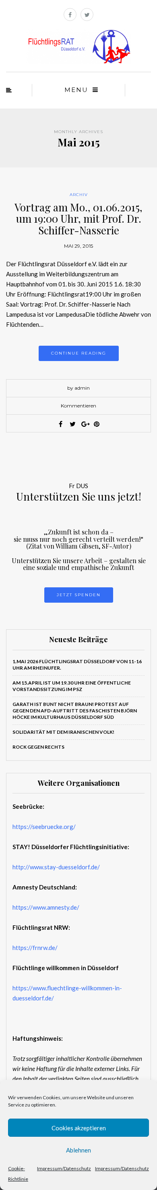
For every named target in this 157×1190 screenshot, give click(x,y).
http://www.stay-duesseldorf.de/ (56, 867)
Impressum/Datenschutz (64, 1168)
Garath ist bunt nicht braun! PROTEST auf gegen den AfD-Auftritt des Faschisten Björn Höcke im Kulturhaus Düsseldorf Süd (74, 710)
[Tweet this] (72, 424)
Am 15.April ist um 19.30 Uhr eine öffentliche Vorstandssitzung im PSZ (71, 686)
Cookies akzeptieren (79, 1128)
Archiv (79, 194)
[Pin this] (96, 424)
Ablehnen (78, 1150)
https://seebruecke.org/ (44, 826)
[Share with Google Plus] (84, 424)
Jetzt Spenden (79, 594)
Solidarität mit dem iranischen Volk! (63, 732)
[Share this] (60, 424)
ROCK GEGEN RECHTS (38, 747)
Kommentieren (78, 406)
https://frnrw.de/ (35, 947)
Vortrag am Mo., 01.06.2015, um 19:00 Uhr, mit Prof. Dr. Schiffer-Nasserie (78, 218)
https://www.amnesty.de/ (45, 907)
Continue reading (78, 353)
